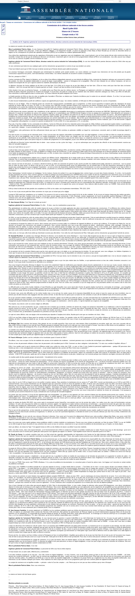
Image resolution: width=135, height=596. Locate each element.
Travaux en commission (14, 22)
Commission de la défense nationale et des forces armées (42, 22)
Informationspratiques (111, 17)
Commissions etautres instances (55, 17)
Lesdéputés (28, 17)
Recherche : (98, 1)
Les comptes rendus (69, 22)
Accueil (2, 22)
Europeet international (82, 17)
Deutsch (26, 1)
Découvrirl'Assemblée (96, 17)
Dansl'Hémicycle (42, 17)
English (20, 1)
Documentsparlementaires (69, 17)
